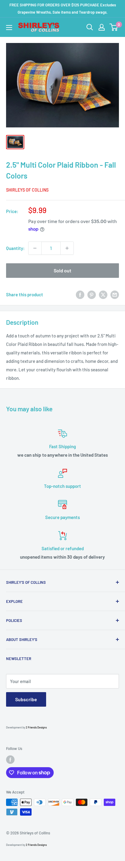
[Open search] (89, 27)
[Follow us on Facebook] (10, 759)
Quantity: (15, 248)
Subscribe (26, 699)
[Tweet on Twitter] (103, 294)
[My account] (102, 27)
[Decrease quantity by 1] (35, 248)
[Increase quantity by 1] (67, 248)
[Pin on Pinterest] (91, 294)
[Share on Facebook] (80, 294)
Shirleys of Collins (27, 189)
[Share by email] (114, 294)
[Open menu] (9, 27)
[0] (114, 27)
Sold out (62, 270)
